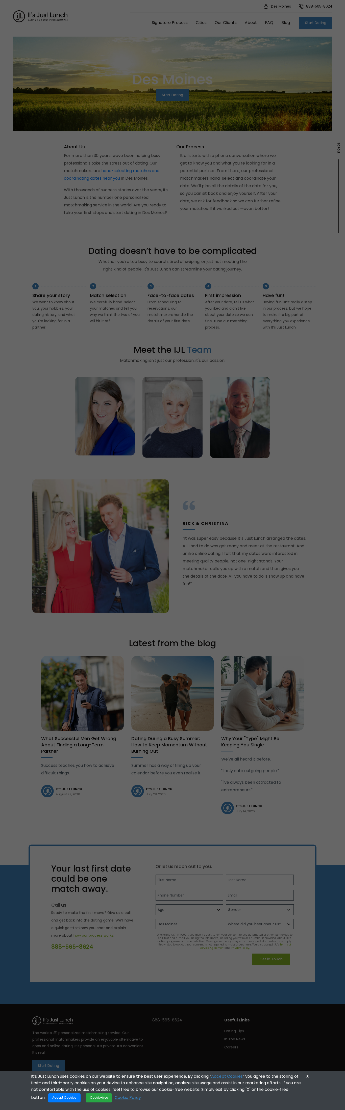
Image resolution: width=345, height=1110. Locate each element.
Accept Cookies (227, 1076)
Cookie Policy (128, 1097)
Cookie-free (99, 1097)
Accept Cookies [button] (64, 1097)
